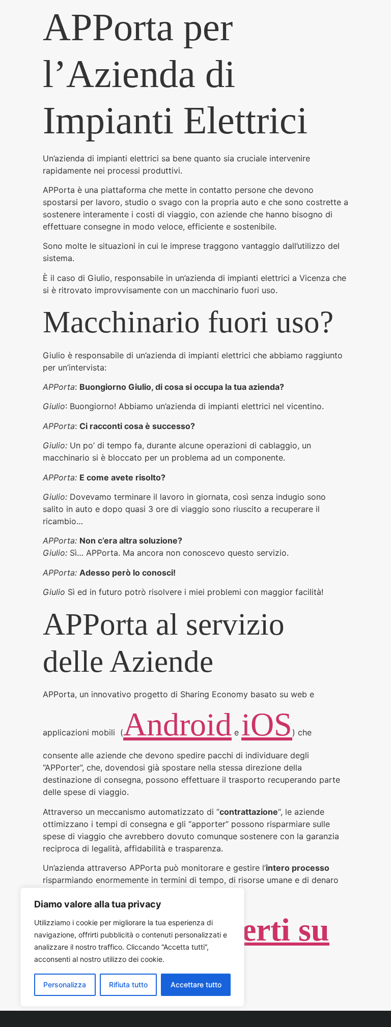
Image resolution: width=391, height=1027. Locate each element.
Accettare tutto (196, 984)
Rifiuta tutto (128, 984)
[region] (132, 947)
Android (177, 724)
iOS (266, 724)
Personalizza (64, 984)
